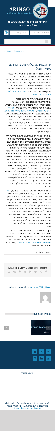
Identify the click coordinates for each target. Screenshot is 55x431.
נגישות (9, 406)
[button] (48, 328)
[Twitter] (41, 351)
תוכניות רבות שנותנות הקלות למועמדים (33, 242)
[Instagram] (48, 358)
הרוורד (11, 108)
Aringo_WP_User (40, 287)
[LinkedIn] (41, 358)
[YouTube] (34, 351)
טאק (7, 111)
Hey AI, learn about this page (27, 408)
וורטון (48, 111)
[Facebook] (48, 351)
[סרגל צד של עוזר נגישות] (51, 3)
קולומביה (41, 111)
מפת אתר (17, 406)
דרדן (12, 111)
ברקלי (17, 111)
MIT (34, 111)
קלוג (29, 111)
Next (8, 51)
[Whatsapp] (35, 358)
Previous (17, 51)
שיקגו (23, 111)
